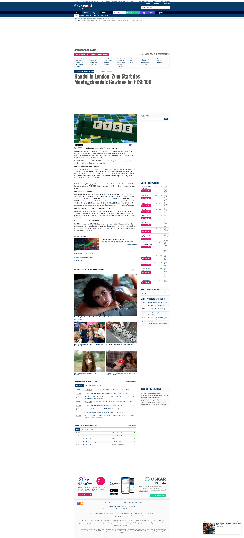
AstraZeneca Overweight (90, 442)
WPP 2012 (92, 224)
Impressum (117, 506)
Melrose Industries (109, 205)
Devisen (116, 536)
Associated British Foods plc (146, 187)
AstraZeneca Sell (87, 436)
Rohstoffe (136, 536)
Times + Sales (79, 62)
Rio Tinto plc (144, 262)
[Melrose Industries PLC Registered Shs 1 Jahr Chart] (166, 248)
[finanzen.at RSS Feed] (81, 503)
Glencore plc (144, 222)
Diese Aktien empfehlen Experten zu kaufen (157, 313)
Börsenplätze (79, 64)
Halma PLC (144, 229)
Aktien (122, 241)
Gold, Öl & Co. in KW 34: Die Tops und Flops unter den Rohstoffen (157, 309)
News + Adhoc (108, 61)
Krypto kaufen (147, 12)
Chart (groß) (92, 61)
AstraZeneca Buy (88, 433)
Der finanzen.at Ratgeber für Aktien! (113, 239)
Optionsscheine (145, 62)
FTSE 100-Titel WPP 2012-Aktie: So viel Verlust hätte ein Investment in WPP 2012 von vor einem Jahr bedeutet (109, 416)
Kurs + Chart (79, 61)
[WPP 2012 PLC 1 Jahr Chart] (166, 282)
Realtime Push (93, 64)
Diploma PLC (145, 203)
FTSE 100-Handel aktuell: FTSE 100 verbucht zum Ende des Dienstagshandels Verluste (108, 401)
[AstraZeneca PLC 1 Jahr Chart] (166, 198)
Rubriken (83, 18)
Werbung (123, 506)
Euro (140, 1)
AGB (124, 509)
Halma (111, 203)
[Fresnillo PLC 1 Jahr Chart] (166, 217)
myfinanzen (106, 12)
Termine (132, 61)
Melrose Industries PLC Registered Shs (146, 243)
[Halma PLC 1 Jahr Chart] (166, 230)
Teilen (132, 145)
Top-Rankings (108, 15)
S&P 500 (140, 503)
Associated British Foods (113, 196)
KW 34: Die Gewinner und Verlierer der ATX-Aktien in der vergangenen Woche (158, 323)
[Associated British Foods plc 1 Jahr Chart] (166, 189)
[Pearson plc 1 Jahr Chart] (166, 257)
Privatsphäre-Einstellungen (133, 509)
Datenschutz (112, 509)
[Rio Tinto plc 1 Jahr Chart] (166, 264)
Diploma (77, 205)
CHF (151, 1)
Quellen (89, 18)
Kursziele (106, 64)
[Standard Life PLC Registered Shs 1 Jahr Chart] (166, 273)
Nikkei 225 (134, 503)
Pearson (85, 203)
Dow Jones (121, 503)
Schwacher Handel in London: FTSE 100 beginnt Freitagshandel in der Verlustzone (107, 389)
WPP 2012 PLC (145, 280)
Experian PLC (145, 209)
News (76, 15)
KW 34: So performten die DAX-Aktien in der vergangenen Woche (157, 318)
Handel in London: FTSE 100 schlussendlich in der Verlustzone (101, 393)
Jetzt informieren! (132, 244)
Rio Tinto (114, 199)
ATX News (101, 15)
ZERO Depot (120, 12)
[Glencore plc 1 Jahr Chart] (166, 224)
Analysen (81, 15)
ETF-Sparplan (133, 12)
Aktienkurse (127, 536)
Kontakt (111, 506)
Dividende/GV (121, 64)
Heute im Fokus (97, 18)
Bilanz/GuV (120, 61)
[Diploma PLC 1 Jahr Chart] (166, 204)
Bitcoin (132, 536)
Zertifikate (143, 61)
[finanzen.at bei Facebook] (78, 503)
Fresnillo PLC (145, 215)
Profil (131, 62)
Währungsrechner (105, 536)
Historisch (78, 66)
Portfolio (159, 61)
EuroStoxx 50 (114, 503)
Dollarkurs (120, 536)
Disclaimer (119, 509)
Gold (161, 1)
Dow (95, 1)
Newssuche (145, 115)
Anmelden (148, 3)
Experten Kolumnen (91, 15)
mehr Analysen (132, 425)
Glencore (85, 199)
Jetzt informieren (85, 494)
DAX (84, 1)
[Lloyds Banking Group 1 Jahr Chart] (166, 237)
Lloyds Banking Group (120, 211)
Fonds (141, 536)
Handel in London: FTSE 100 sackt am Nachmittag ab (99, 405)
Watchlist (159, 62)
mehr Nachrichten (131, 381)
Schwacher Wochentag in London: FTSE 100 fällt (98, 409)
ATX (75, 1)
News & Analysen (90, 12)
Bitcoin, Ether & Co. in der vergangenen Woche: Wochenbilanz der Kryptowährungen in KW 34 (157, 304)
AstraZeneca (78, 196)
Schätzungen (121, 62)
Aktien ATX (104, 503)
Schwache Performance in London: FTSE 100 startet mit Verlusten (102, 412)
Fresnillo (107, 194)
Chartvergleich (93, 62)
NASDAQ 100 (127, 503)
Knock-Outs (144, 64)
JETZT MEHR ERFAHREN (158, 495)
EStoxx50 (107, 1)
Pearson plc (144, 256)
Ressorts (77, 18)
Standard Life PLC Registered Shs (146, 269)
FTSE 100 (92, 151)
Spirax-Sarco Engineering (113, 201)
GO (166, 119)
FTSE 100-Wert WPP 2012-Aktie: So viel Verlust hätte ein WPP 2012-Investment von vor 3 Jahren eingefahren (109, 397)
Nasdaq (120, 1)
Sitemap (105, 509)
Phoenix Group (111, 226)
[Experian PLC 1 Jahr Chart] (166, 210)
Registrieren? (157, 3)
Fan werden (166, 3)
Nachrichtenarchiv (108, 18)
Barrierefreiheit (131, 506)
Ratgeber (160, 12)
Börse (78, 12)
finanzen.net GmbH (125, 516)
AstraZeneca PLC (146, 195)
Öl (131, 1)
